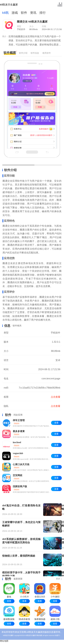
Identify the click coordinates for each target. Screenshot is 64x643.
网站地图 (39, 635)
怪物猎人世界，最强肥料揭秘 (18, 555)
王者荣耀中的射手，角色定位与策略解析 (21, 524)
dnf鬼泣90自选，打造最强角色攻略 (21, 507)
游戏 (15, 12)
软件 (24, 12)
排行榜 (42, 13)
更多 (58, 579)
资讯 (33, 12)
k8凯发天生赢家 (9, 4)
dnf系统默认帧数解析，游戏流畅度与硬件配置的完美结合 (21, 541)
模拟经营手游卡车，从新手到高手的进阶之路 (21, 574)
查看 (9, 601)
